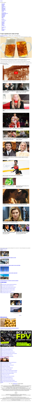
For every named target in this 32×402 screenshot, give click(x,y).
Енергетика (3, 9)
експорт (6, 248)
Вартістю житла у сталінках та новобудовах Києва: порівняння (8, 370)
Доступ (3, 18)
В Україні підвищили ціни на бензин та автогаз (6, 350)
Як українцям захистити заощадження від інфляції (7, 373)
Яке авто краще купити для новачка (5, 366)
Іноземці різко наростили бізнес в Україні (5, 291)
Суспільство (3, 15)
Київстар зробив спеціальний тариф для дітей (8, 257)
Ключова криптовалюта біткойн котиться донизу (6, 356)
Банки (3, 7)
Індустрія (1, 248)
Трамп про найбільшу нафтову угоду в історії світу (7, 292)
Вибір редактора (3, 317)
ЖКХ (2, 17)
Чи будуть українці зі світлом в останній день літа (7, 285)
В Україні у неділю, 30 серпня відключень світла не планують (8, 353)
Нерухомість (3, 8)
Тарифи (3, 10)
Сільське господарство (5, 13)
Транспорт (3, 16)
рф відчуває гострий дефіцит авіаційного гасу (6, 349)
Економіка (3, 4)
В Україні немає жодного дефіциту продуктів (6, 354)
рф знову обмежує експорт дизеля (4, 374)
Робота (3, 27)
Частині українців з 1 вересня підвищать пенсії (6, 367)
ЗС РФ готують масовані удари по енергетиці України (7, 288)
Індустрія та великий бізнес (4, 35)
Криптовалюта (4, 12)
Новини (3, 29)
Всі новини (3, 3)
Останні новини (3, 282)
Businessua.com (15, 383)
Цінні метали (3, 6)
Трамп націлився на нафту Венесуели (8, 362)
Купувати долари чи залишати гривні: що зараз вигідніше (10, 265)
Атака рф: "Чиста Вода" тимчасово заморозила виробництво (8, 284)
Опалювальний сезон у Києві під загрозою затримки (9, 280)
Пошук (3, 11)
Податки (3, 25)
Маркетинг (3, 14)
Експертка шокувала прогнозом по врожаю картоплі (9, 328)
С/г (2, 28)
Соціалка (3, 30)
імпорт (4, 248)
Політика (3, 5)
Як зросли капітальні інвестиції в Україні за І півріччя (7, 380)
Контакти (3, 19)
